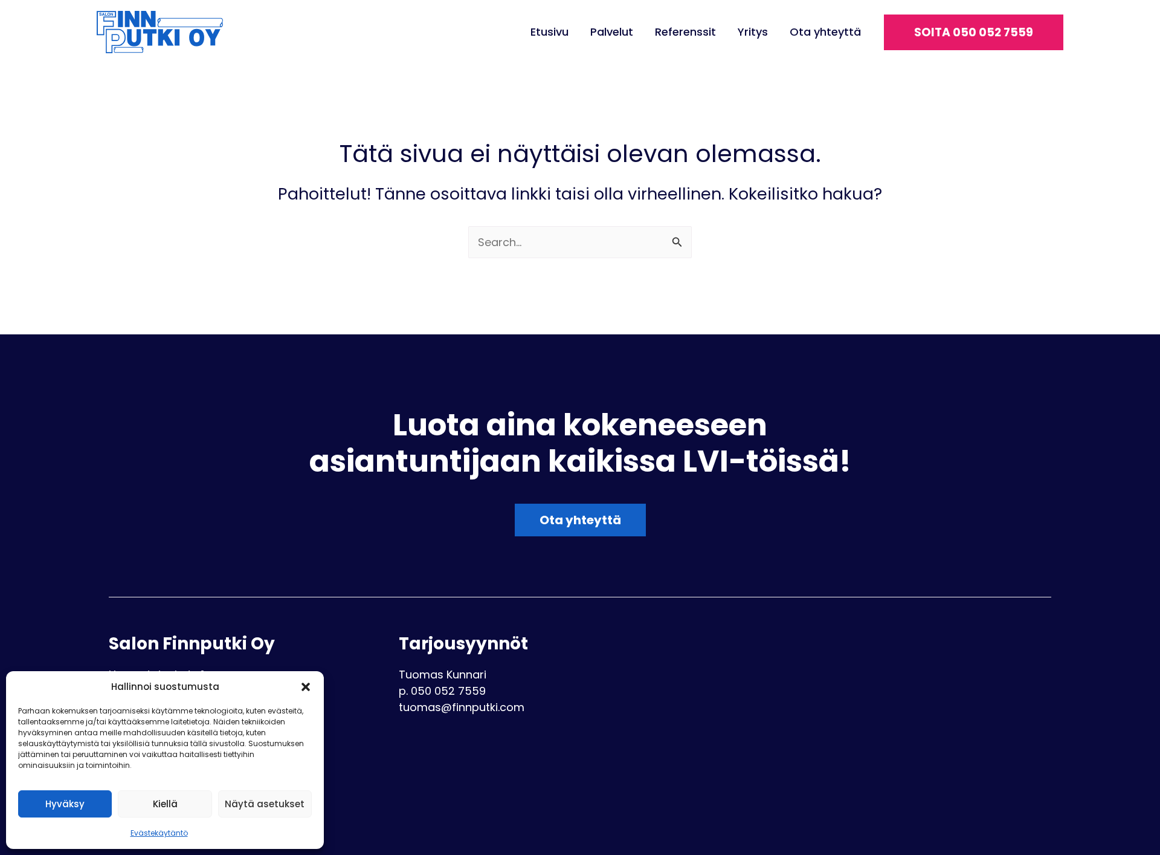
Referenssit (685, 31)
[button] (306, 687)
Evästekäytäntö (159, 833)
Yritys (753, 31)
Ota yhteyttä (825, 31)
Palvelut (611, 31)
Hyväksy (65, 804)
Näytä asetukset (264, 804)
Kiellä (165, 804)
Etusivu (549, 31)
